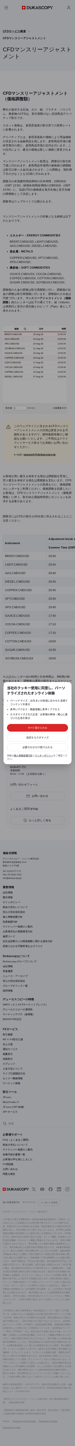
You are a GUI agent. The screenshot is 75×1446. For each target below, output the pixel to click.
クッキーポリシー (44, 755)
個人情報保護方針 (23, 755)
